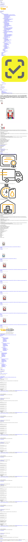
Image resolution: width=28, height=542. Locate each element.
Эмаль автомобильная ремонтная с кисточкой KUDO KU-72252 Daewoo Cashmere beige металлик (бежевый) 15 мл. (13, 324)
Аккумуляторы (4, 30)
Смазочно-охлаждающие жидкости (8, 21)
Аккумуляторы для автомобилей (8, 31)
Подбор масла (6, 43)
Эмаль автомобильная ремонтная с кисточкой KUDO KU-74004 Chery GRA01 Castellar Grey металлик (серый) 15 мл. (14, 291)
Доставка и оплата (2, 376)
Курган (1, 12)
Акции (4, 49)
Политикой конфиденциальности (19, 390)
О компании (3, 52)
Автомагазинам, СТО (5, 349)
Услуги (4, 42)
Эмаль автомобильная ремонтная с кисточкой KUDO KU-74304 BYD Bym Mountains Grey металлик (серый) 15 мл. (13, 269)
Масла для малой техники (7, 17)
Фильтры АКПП (6, 26)
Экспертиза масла (5, 344)
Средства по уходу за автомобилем (8, 27)
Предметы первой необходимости (8, 35)
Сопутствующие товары (7, 37)
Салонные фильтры (6, 24)
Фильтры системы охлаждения (8, 25)
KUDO (1, 247)
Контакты (4, 50)
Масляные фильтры (6, 22)
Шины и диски (5, 341)
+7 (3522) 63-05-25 (2, 86)
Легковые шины (6, 38)
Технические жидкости (5, 18)
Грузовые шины (6, 39)
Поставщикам (6, 48)
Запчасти (5, 33)
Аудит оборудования (6, 44)
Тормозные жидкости (6, 20)
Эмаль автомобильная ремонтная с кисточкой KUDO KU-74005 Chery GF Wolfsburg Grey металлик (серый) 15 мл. (13, 280)
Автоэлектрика (6, 36)
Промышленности (6, 46)
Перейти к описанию (2, 145)
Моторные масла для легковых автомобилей (9, 14)
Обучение (5, 45)
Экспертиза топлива (4, 360)
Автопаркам (5, 47)
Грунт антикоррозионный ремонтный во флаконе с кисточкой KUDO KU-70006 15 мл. (10, 246)
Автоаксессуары (5, 32)
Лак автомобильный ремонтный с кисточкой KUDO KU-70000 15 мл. (8, 258)
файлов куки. (20, 540)
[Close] (2, 536)
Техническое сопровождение (6, 343)
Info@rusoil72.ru (2, 371)
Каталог (3, 13)
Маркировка (3, 82)
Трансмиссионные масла (7, 16)
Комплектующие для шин (7, 41)
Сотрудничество (3, 347)
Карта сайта (1, 335)
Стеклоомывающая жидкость (7, 19)
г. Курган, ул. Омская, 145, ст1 (3, 373)
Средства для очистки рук (7, 29)
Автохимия (4, 339)
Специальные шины (6, 40)
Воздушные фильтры (6, 23)
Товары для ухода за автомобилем (8, 34)
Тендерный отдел (5, 350)
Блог (2, 54)
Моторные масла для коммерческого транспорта (10, 15)
